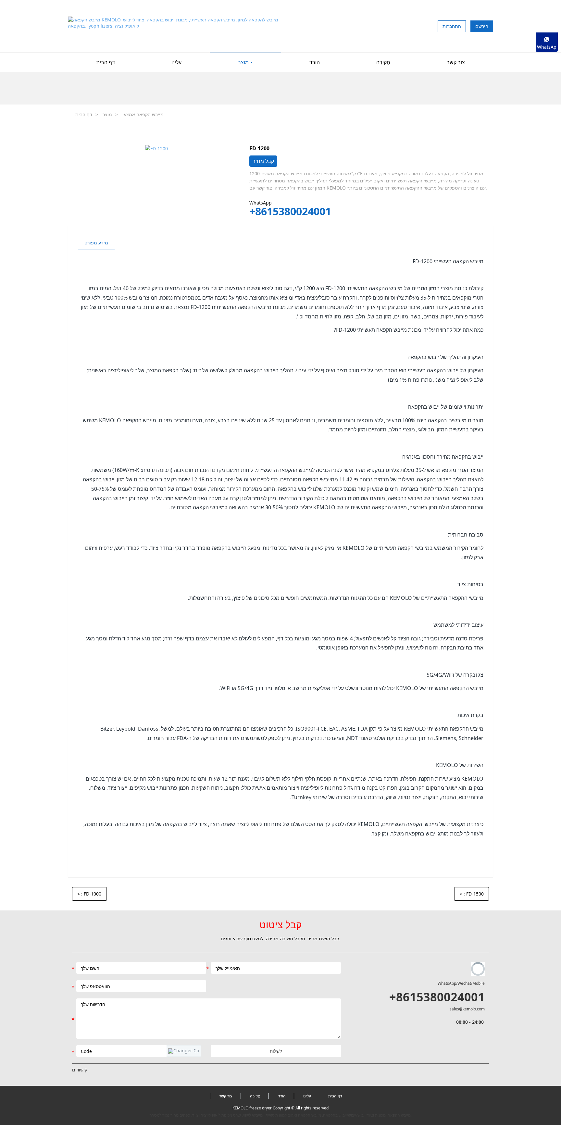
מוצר (107, 114)
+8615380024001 (290, 211)
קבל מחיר (263, 161)
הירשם (481, 26)
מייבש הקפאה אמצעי (143, 114)
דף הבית (105, 62)
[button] (183, 1051)
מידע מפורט (96, 243)
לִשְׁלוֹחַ (276, 1051)
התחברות (452, 26)
